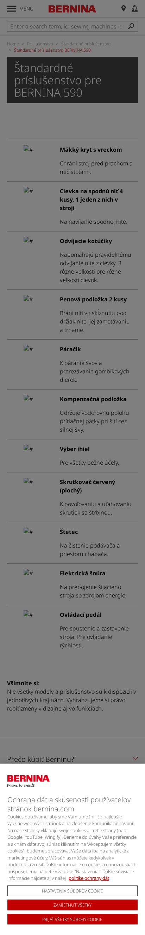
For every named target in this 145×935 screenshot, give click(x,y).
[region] (72, 849)
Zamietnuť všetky (72, 905)
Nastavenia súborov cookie (72, 891)
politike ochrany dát (89, 878)
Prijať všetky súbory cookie (72, 919)
